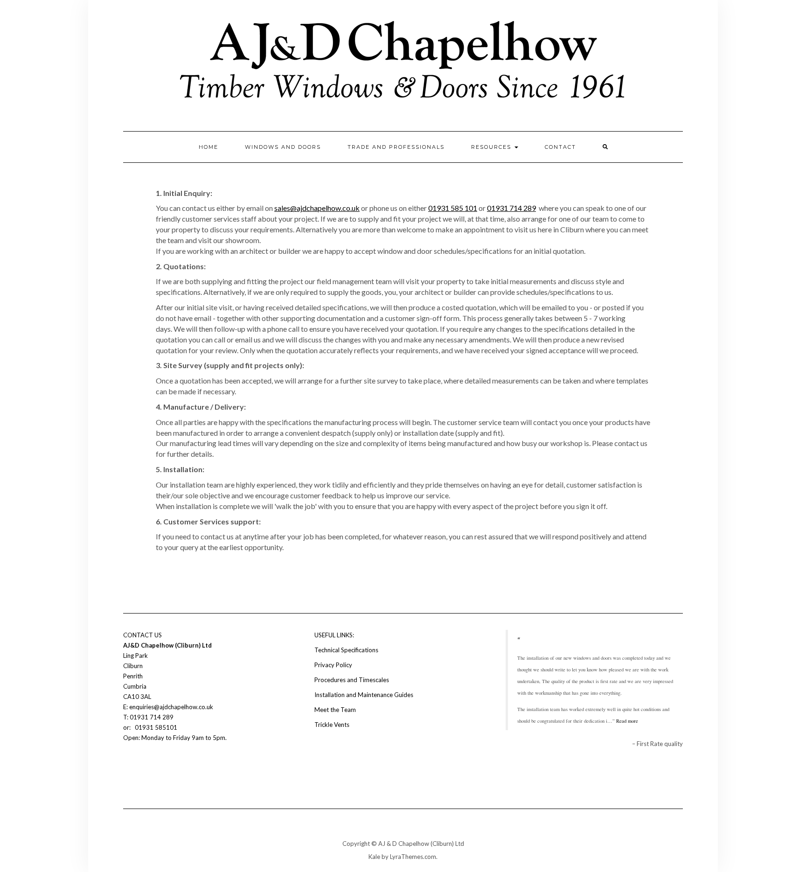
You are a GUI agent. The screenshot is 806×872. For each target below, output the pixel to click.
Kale (374, 856)
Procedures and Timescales (351, 680)
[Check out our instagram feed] (144, 765)
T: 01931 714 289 (149, 717)
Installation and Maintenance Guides (363, 694)
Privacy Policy (333, 665)
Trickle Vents (331, 724)
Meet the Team (335, 709)
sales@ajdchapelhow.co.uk (317, 207)
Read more (627, 721)
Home (208, 147)
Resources (492, 147)
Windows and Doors (283, 147)
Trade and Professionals (396, 147)
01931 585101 (155, 727)
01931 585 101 (452, 207)
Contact (560, 147)
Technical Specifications (346, 650)
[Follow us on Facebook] (128, 765)
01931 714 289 (511, 207)
